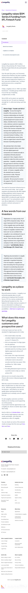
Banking (17, 484)
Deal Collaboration (19, 547)
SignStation (17, 511)
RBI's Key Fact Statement (6, 571)
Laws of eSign (4, 541)
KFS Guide (3, 516)
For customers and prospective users (11, 54)
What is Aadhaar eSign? (6, 560)
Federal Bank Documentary (18, 517)
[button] (25, 2)
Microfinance (18, 492)
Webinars (3, 527)
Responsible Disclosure (20, 567)
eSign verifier (4, 514)
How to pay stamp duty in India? (7, 568)
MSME (16, 495)
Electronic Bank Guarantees (18, 544)
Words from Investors (8, 46)
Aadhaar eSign (4, 492)
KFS (16, 500)
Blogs (2, 511)
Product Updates (5, 522)
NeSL (2, 490)
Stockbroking (18, 490)
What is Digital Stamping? (6, 562)
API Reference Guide (5, 524)
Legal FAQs (3, 548)
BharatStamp (4, 487)
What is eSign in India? (6, 557)
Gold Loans (17, 502)
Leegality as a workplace (8, 50)
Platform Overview (19, 520)
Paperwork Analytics (5, 495)
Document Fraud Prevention (5, 501)
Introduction (5, 42)
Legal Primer (4, 543)
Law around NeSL (5, 565)
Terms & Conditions (19, 565)
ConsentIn (17, 541)
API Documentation (5, 529)
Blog (3, 10)
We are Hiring (18, 560)
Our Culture (17, 557)
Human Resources (19, 487)
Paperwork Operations (6, 497)
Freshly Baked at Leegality (20, 514)
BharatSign (4, 484)
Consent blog (4, 546)
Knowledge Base (5, 519)
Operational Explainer (11, 10)
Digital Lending (18, 497)
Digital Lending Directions (6, 574)
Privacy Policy (18, 562)
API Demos (3, 532)
